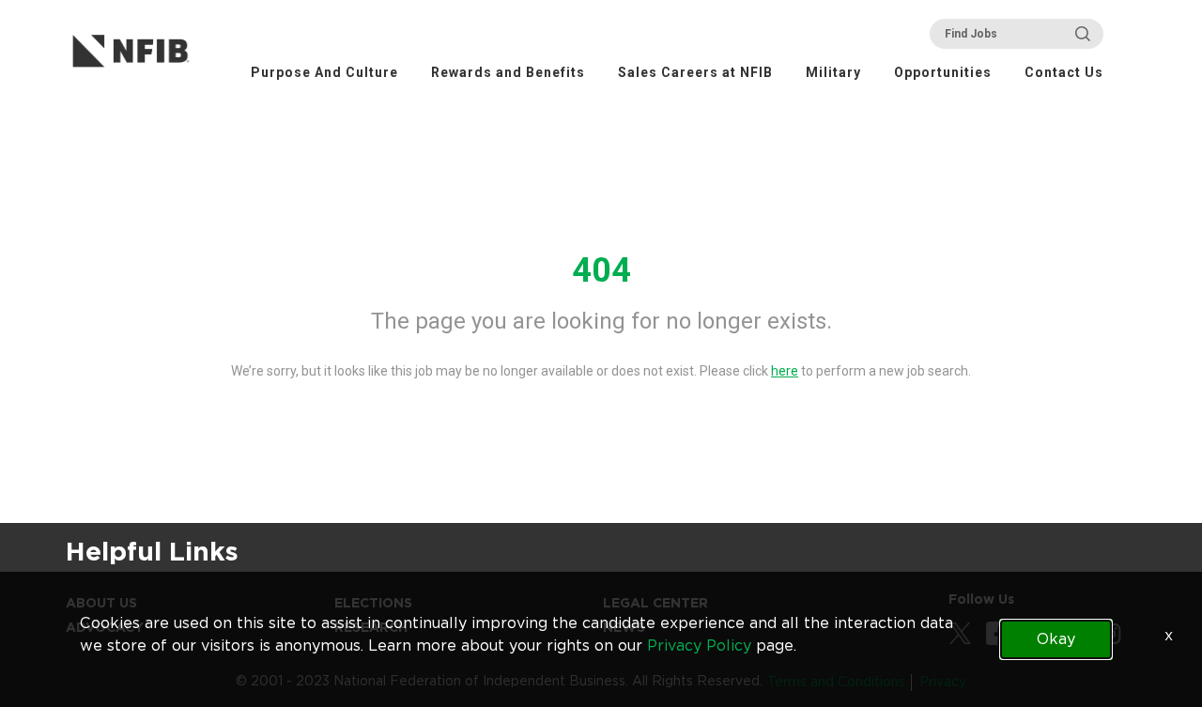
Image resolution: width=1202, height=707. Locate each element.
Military (833, 72)
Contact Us (1064, 72)
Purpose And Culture (324, 72)
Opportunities (943, 72)
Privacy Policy (699, 645)
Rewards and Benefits (508, 72)
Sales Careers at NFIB (695, 72)
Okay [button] (1056, 639)
